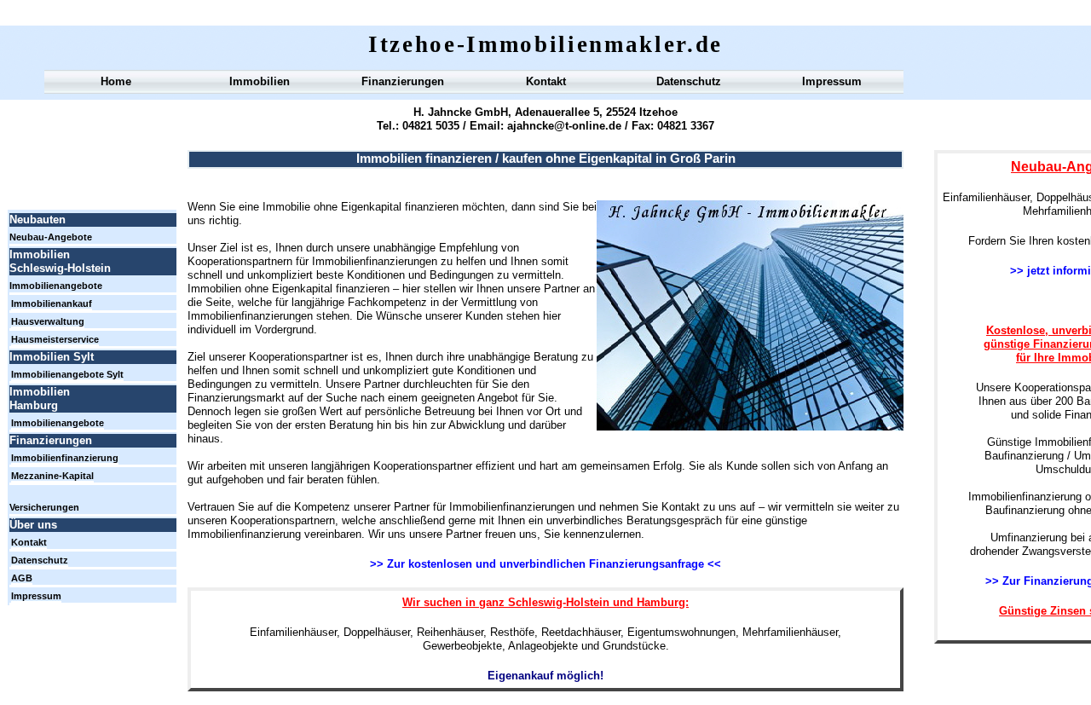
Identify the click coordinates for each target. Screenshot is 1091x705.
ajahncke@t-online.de (562, 125)
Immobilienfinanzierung (64, 458)
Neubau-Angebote (50, 237)
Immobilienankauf (51, 303)
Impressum (832, 81)
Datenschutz (688, 81)
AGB (21, 578)
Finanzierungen (402, 81)
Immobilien (259, 81)
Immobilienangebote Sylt (67, 374)
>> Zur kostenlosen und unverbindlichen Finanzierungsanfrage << (545, 564)
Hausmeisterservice (55, 339)
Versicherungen (44, 507)
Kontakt (546, 81)
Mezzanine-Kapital (52, 476)
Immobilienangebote (55, 285)
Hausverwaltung (47, 321)
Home (116, 81)
